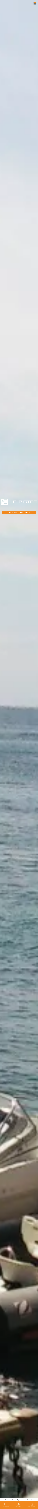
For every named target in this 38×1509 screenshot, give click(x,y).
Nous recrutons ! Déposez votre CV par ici (19, 1500)
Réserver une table (19, 513)
